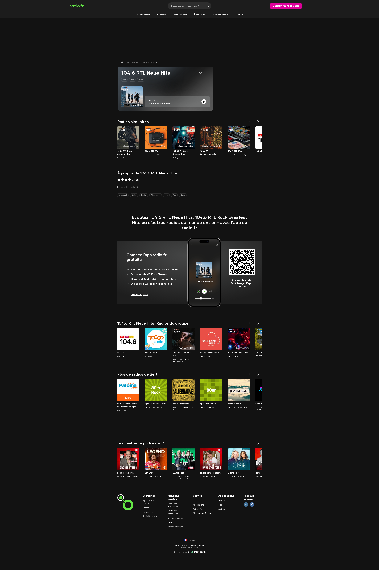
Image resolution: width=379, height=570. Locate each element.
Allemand (123, 195)
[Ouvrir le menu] (307, 6)
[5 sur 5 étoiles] (133, 180)
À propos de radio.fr (148, 502)
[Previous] (249, 120)
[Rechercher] (208, 6)
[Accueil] (122, 62)
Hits (124, 80)
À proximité (199, 15)
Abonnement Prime (202, 513)
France (191, 541)
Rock (141, 80)
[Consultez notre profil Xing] (252, 504)
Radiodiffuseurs (150, 516)
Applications (198, 505)
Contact (196, 501)
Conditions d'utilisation (173, 505)
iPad (220, 505)
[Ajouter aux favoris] (200, 72)
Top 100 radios (143, 15)
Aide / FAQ (197, 509)
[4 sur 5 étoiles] (129, 180)
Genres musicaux (220, 15)
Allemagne (155, 195)
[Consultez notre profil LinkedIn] (246, 504)
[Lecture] (203, 101)
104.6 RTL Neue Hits (159, 103)
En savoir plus (139, 294)
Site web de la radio (126, 187)
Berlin (133, 195)
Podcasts (161, 15)
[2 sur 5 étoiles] (122, 180)
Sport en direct (180, 15)
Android (221, 509)
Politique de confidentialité (174, 512)
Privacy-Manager (175, 527)
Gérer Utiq (172, 522)
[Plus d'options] (208, 72)
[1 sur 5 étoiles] (119, 180)
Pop (132, 80)
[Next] (258, 120)
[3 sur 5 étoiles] (126, 180)
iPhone (221, 501)
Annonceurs (148, 512)
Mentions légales (175, 518)
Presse (146, 508)
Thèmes (239, 15)
